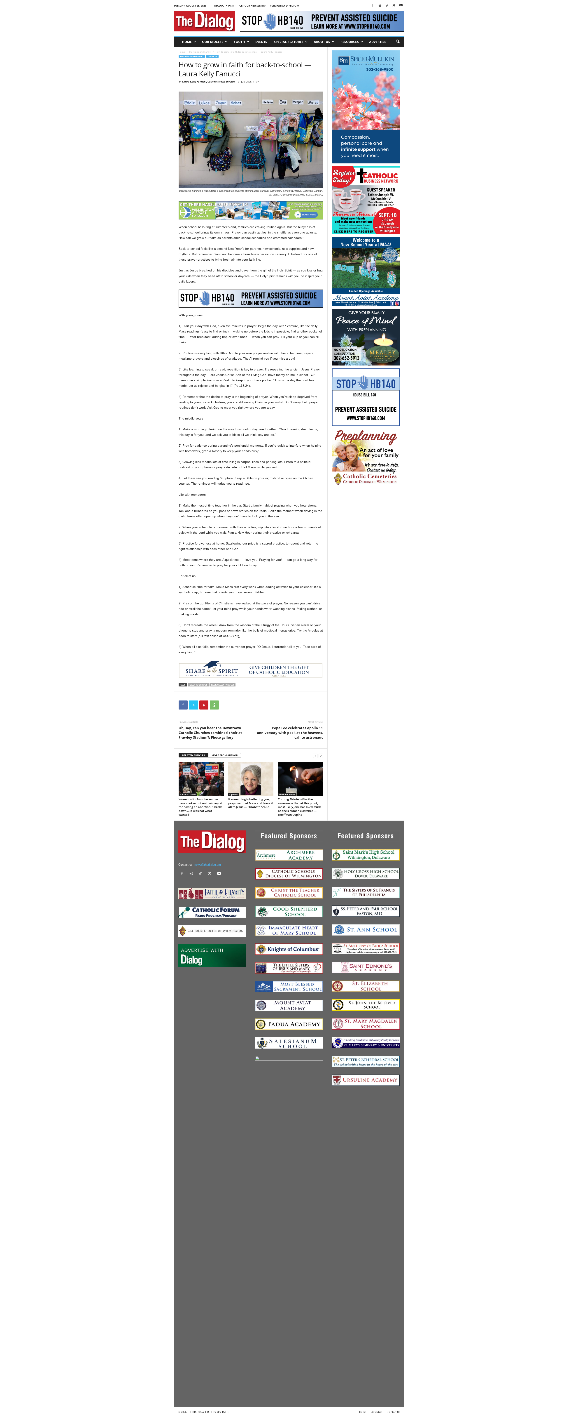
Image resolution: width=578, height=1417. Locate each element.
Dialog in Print (225, 5)
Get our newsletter (252, 5)
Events (261, 42)
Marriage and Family (200, 51)
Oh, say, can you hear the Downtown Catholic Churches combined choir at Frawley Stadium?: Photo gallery (210, 733)
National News (188, 794)
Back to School (198, 684)
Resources (349, 42)
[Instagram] (380, 5)
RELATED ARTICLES (193, 755)
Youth (239, 42)
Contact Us (393, 1412)
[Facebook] (373, 5)
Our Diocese (212, 42)
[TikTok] (387, 5)
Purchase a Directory (285, 5)
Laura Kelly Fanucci (222, 684)
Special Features (288, 42)
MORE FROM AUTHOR (225, 755)
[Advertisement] (366, 556)
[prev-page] (315, 755)
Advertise (377, 42)
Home (187, 42)
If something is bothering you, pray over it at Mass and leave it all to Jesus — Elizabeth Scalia (250, 803)
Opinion (212, 56)
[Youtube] (401, 5)
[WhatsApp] (214, 705)
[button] (398, 42)
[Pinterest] (203, 705)
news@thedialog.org (207, 864)
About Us (322, 42)
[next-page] (321, 755)
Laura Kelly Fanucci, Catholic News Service (208, 81)
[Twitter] (394, 5)
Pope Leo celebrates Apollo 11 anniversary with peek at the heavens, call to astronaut (290, 733)
